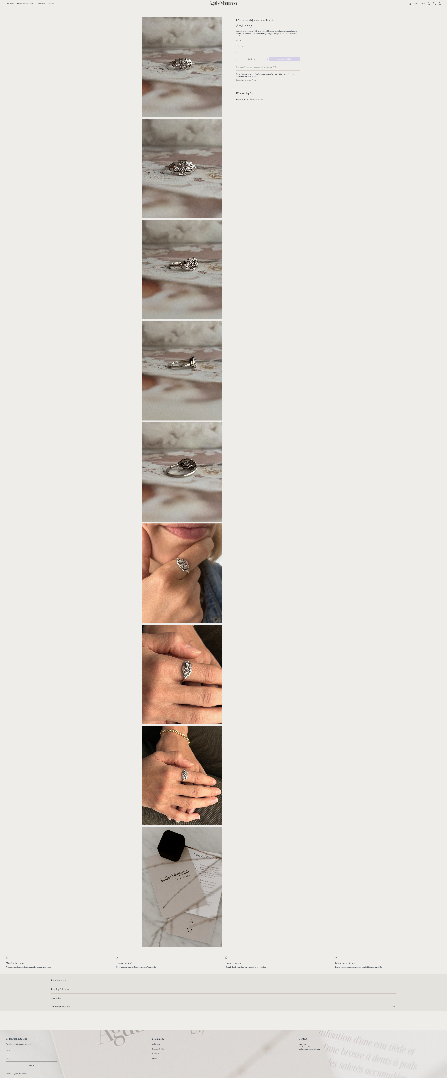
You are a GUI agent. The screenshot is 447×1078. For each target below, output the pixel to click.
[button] (9, 3)
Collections (156, 1044)
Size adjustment (58, 980)
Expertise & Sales (158, 1049)
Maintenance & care (61, 1006)
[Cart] (439, 3)
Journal (154, 1058)
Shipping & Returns (60, 989)
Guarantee (56, 997)
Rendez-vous (156, 1053)
